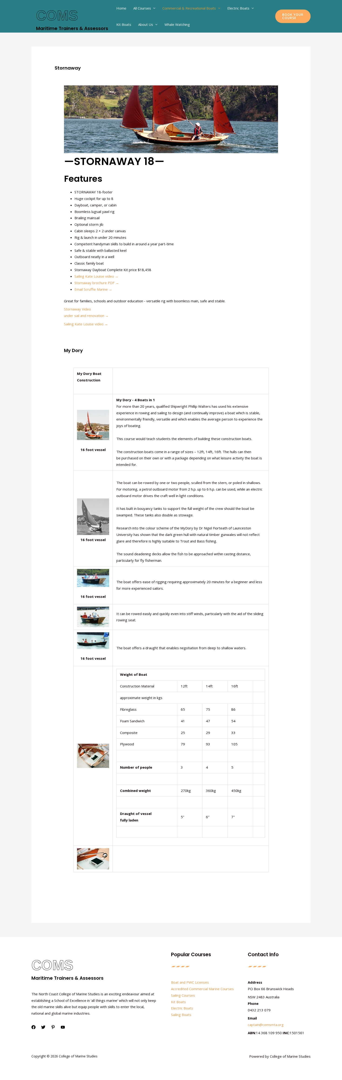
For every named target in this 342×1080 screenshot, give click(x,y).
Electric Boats (182, 1008)
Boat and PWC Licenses (190, 982)
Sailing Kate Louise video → (96, 276)
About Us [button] (145, 24)
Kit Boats (123, 24)
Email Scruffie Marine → (93, 289)
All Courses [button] (142, 8)
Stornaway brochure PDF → (96, 282)
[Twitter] (43, 1027)
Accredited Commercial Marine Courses (202, 988)
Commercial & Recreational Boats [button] (189, 8)
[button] (293, 16)
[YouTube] (63, 1027)
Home (121, 8)
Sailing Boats (181, 1014)
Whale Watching (177, 24)
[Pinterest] (53, 1027)
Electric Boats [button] (238, 8)
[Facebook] (33, 1027)
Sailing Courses (183, 995)
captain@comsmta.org (266, 1024)
